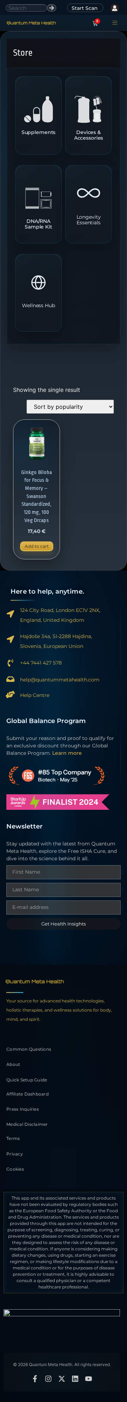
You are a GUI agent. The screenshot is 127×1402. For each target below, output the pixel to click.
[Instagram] (48, 1378)
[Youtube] (88, 1378)
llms (62, 1345)
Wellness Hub (38, 306)
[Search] (51, 8)
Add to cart (37, 546)
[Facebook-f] (35, 1378)
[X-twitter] (61, 1378)
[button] (115, 23)
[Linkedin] (75, 1378)
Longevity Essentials (89, 220)
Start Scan (85, 8)
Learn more (67, 753)
